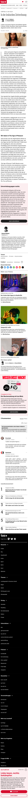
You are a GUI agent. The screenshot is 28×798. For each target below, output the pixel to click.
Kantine (2, 746)
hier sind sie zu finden (20, 431)
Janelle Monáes (9, 151)
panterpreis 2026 (5, 643)
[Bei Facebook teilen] (11, 267)
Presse (2, 617)
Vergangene (4, 709)
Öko (2, 552)
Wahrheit (3, 571)
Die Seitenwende (5, 610)
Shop (2, 749)
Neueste (21, 418)
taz (4, 535)
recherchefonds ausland (7, 637)
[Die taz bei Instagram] (15, 539)
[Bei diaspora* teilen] (17, 267)
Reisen (2, 742)
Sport (2, 561)
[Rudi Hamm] (2, 452)
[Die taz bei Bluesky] (12, 539)
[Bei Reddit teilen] (20, 267)
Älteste (25, 418)
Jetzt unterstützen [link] (14, 221)
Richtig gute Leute (5, 591)
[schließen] (26, 769)
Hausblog (3, 607)
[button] (26, 2)
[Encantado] (2, 438)
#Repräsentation (4, 256)
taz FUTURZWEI (4, 726)
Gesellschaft (9, 8)
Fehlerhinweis (17, 262)
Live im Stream (4, 706)
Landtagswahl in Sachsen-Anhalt (9, 581)
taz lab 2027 (4, 712)
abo (2, 627)
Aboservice (3, 765)
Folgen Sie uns (4, 539)
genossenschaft (5, 630)
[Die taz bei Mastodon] (9, 539)
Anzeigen (3, 752)
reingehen (3, 670)
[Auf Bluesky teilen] (8, 267)
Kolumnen (15, 8)
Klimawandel (4, 594)
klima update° (4, 660)
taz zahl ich (3, 633)
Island (2, 588)
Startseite (3, 8)
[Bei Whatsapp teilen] (14, 267)
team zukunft (4, 679)
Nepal (2, 584)
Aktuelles (3, 604)
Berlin (2, 565)
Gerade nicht (21, 769)
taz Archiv (3, 732)
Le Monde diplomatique (6, 729)
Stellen (2, 614)
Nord (2, 568)
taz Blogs (3, 722)
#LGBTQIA (3, 258)
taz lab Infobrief (4, 689)
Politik (2, 548)
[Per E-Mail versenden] (2, 267)
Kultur (2, 558)
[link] (8, 5)
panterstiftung (4, 640)
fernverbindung (4, 656)
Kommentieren (10, 262)
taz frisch (3, 683)
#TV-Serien (11, 256)
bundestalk (3, 653)
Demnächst (3, 699)
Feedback (3, 762)
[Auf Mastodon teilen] (5, 267)
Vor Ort (2, 702)
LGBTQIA (21, 8)
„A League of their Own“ (17, 140)
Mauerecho (3, 663)
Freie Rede (3, 666)
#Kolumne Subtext (18, 256)
